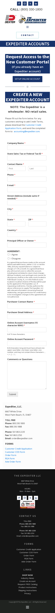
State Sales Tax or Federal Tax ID (25, 153)
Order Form (10, 455)
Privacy (27, 593)
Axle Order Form (13, 461)
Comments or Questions (19, 359)
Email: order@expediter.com (27, 536)
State (11, 219)
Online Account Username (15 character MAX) (22, 324)
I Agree (14, 254)
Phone (11, 174)
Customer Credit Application (18, 448)
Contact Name (15, 164)
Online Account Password (21, 339)
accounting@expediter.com (27, 131)
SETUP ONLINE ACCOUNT (27, 79)
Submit (12, 394)
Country (12, 230)
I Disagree (16, 258)
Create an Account (28, 581)
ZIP (30, 219)
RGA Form (10, 458)
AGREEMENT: (13, 251)
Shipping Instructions (27, 590)
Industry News (27, 578)
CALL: (26, 9)
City (10, 209)
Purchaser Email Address (20, 312)
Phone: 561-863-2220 (27, 530)
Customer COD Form (15, 452)
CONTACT (27, 35)
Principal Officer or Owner (21, 240)
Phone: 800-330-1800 (27, 524)
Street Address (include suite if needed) (23, 197)
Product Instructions (28, 587)
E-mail (11, 185)
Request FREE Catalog (27, 584)
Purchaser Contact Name (21, 301)
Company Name (16, 143)
